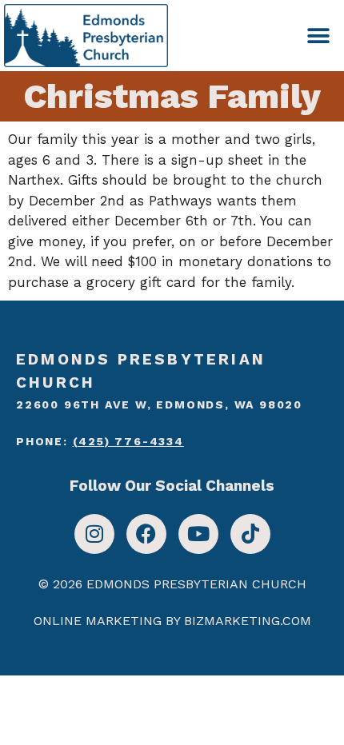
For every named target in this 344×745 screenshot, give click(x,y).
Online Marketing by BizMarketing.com (172, 620)
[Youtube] (198, 534)
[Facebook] (146, 534)
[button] (318, 36)
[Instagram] (94, 534)
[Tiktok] (250, 534)
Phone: (100, 441)
